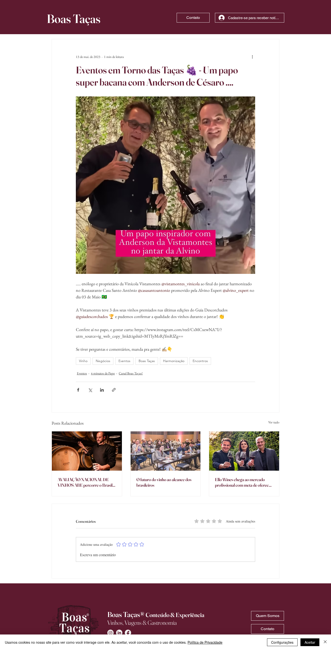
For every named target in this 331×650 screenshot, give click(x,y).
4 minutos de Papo (103, 373)
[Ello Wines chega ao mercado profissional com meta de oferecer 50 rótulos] (244, 451)
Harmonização (173, 361)
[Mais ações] (252, 57)
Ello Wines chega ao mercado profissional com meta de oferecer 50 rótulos (243, 482)
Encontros (200, 361)
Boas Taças (147, 361)
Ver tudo (273, 422)
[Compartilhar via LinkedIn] (102, 390)
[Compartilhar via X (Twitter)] (90, 390)
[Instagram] (110, 633)
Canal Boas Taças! (131, 373)
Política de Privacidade (205, 642)
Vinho (83, 361)
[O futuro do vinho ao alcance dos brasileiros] (166, 451)
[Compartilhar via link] (113, 390)
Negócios (103, 361)
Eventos (124, 361)
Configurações (282, 642)
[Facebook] (128, 633)
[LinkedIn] (119, 633)
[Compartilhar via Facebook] (78, 390)
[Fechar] (325, 642)
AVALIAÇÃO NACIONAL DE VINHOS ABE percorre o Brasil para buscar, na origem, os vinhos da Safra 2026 (86, 482)
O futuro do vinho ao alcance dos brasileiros (163, 482)
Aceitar (310, 642)
